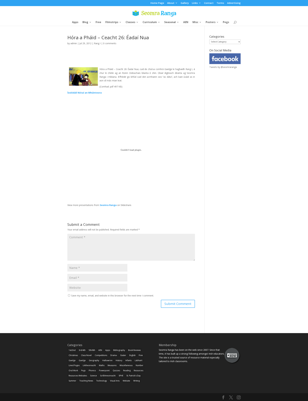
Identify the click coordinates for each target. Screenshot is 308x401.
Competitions (101, 355)
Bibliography (119, 350)
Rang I (97, 43)
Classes (130, 22)
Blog (85, 22)
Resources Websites (78, 375)
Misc (195, 22)
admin (73, 43)
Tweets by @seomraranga (223, 67)
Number (139, 365)
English (132, 355)
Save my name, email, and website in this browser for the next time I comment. (112, 295)
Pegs (226, 22)
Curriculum (150, 22)
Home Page (157, 3)
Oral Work (73, 370)
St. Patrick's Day (133, 375)
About (170, 3)
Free (98, 22)
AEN (185, 22)
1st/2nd (72, 350)
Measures (112, 365)
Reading (127, 370)
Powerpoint (104, 370)
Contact (209, 3)
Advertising (234, 3)
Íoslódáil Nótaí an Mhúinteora (84, 92)
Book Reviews (134, 350)
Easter (123, 355)
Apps (75, 22)
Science (93, 375)
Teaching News (86, 380)
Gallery (185, 3)
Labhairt (138, 360)
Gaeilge (72, 360)
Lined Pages (74, 365)
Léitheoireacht (89, 365)
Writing (136, 380)
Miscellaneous (126, 365)
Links (195, 3)
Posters (210, 22)
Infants (128, 360)
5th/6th (92, 350)
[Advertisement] (131, 60)
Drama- (113, 355)
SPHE (121, 375)
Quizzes (116, 370)
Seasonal (170, 22)
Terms (220, 3)
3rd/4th (82, 350)
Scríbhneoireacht (108, 375)
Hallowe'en (107, 360)
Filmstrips (111, 22)
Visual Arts (115, 380)
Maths (101, 365)
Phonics (92, 370)
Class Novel (86, 355)
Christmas (73, 355)
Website (126, 380)
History (119, 360)
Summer (72, 380)
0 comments (109, 43)
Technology (101, 380)
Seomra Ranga (108, 205)
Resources (138, 370)
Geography (94, 360)
